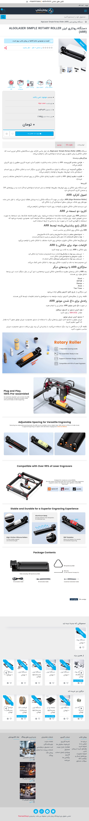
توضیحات (80, 145)
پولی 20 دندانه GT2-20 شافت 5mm (69, 708)
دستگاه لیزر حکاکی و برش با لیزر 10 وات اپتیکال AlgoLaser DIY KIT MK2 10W (47, 672)
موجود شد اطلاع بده (34, 134)
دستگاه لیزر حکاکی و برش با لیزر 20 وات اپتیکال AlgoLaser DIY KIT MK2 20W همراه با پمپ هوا (19, 672)
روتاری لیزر (74, 599)
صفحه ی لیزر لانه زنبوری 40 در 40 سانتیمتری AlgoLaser (40, 708)
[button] (85, 53)
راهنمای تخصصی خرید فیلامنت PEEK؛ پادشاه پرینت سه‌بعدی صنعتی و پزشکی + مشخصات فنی (28, 757)
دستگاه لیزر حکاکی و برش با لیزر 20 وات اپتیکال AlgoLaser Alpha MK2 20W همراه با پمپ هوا (33, 672)
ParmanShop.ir (23, 816)
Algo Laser (42, 103)
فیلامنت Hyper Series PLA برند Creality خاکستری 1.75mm (12, 708)
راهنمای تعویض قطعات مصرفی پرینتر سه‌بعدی (28, 800)
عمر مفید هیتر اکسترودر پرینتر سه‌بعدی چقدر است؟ (28, 779)
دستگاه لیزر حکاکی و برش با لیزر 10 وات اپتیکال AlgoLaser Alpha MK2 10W (61, 672)
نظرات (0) (69, 145)
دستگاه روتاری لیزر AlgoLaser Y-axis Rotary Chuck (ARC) (75, 672)
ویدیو (59, 145)
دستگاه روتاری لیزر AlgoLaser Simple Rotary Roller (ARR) (80, 640)
